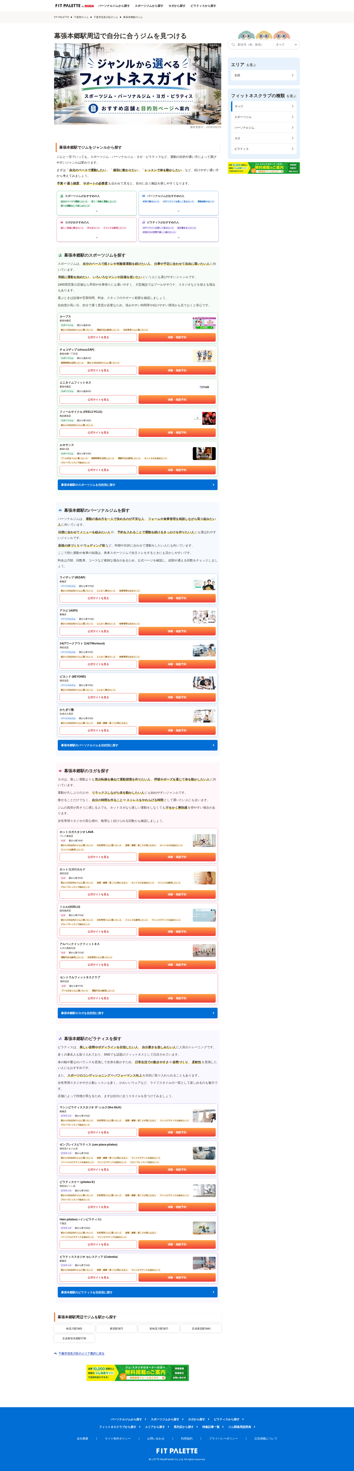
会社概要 (82, 1438)
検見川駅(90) (74, 1328)
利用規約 (187, 1438)
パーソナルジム (244, 127)
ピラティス (241, 148)
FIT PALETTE (61, 17)
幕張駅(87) (116, 1328)
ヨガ (237, 138)
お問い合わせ (156, 1438)
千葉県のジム (81, 17)
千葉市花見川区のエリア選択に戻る (81, 1353)
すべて (239, 106)
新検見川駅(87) (159, 1328)
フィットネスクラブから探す (117, 1426)
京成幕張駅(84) (201, 1328)
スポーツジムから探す (149, 5)
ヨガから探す (177, 5)
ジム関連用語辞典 (239, 1426)
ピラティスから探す (203, 5)
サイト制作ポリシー (118, 1438)
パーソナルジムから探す (114, 5)
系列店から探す (184, 1426)
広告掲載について (265, 1438)
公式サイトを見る (98, 337)
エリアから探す (155, 1426)
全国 (237, 75)
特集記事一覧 (211, 1426)
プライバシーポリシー (223, 1438)
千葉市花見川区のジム (106, 17)
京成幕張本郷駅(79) (74, 1338)
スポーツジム (243, 117)
